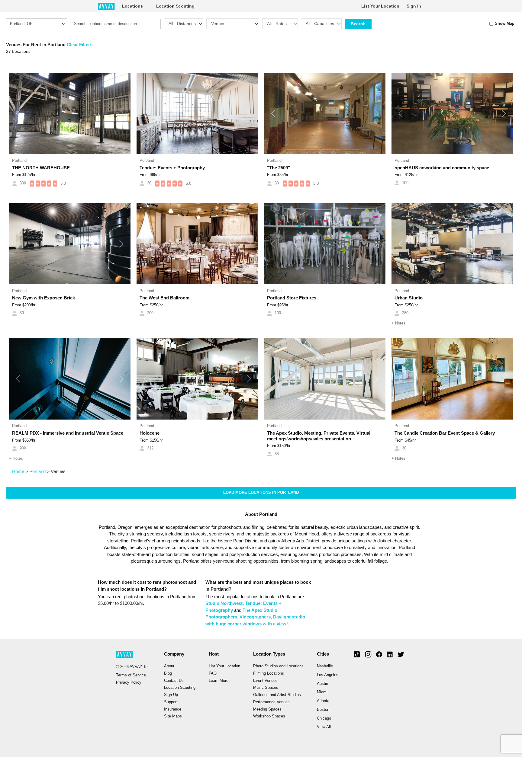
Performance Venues (271, 702)
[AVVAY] (106, 6)
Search (358, 23)
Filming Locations (268, 673)
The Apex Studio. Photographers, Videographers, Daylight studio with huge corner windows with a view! (255, 617)
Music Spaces (265, 687)
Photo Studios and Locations (278, 666)
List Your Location (380, 6)
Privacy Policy (128, 682)
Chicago (324, 718)
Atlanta (323, 701)
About (169, 666)
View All (324, 727)
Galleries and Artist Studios (277, 695)
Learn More (218, 681)
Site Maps (173, 716)
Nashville (325, 666)
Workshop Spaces (269, 716)
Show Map (504, 23)
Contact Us (174, 681)
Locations (132, 6)
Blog (168, 673)
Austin (322, 684)
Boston (323, 709)
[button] (18, 113)
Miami (322, 692)
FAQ (213, 673)
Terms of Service (131, 675)
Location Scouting (175, 6)
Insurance (172, 709)
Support (171, 702)
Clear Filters (79, 44)
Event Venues (265, 681)
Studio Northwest (224, 603)
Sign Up (171, 695)
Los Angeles (327, 675)
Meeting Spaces (267, 709)
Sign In (414, 6)
